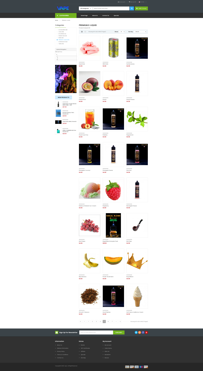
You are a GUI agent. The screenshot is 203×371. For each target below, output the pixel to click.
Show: (116, 31)
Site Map (83, 358)
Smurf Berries (106, 312)
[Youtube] (146, 332)
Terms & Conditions (62, 354)
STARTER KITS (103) (63, 41)
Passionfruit (82, 99)
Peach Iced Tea (83, 135)
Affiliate (83, 351)
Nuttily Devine (130, 64)
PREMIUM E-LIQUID (66, 20)
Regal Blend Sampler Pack (110, 241)
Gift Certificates (85, 348)
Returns (107, 358)
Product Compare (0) (84, 28)
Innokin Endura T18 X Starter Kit (68, 113)
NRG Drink (105, 64)
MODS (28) (61, 37)
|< (80, 321)
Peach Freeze (130, 99)
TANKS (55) (61, 43)
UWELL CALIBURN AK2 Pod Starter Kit (69, 131)
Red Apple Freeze (131, 206)
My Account (108, 345)
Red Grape (82, 241)
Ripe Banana (82, 276)
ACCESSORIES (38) (63, 29)
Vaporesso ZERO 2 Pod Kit (69, 121)
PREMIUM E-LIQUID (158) (64, 39)
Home (56, 20)
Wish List (107, 351)
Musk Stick (82, 64)
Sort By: (130, 31)
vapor (66, 366)
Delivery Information (62, 348)
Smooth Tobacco (84, 312)
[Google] (139, 332)
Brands (83, 345)
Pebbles (105, 135)
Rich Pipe (129, 241)
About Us (59, 345)
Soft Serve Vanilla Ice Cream (134, 312)
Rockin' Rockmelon (108, 276)
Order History (108, 348)
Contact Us (60, 358)
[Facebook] (143, 332)
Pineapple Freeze (108, 170)
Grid (81, 32)
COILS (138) (61, 31)
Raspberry (106, 206)
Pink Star (128, 170)
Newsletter (108, 354)
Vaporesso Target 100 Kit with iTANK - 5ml (69, 104)
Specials (83, 354)
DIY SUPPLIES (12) (62, 33)
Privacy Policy (61, 351)
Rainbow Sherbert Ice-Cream (87, 206)
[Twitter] (136, 332)
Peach (104, 99)
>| (120, 321)
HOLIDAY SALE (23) (63, 35)
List (85, 32)
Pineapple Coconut (84, 170)
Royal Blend (129, 276)
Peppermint (129, 135)
